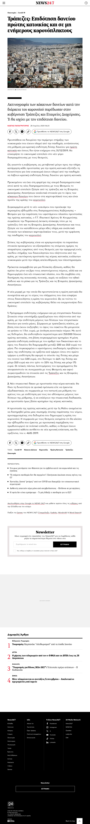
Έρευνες (10, 752)
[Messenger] (22, 131)
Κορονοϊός (43, 450)
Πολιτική (10, 727)
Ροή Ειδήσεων (12, 755)
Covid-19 (21, 13)
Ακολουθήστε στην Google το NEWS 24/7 (26, 503)
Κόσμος (10, 730)
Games (20, 513)
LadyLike (69, 734)
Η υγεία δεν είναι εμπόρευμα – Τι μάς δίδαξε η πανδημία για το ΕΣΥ (40, 492)
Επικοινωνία (31, 737)
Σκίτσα (10, 759)
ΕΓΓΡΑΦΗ (45, 789)
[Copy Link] (28, 131)
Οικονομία (12, 13)
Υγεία (9, 748)
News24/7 (69, 723)
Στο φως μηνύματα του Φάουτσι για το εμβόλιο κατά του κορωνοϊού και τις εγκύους (44, 469)
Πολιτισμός (11, 741)
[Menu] (3, 3)
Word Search (75, 513)
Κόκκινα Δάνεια (30, 450)
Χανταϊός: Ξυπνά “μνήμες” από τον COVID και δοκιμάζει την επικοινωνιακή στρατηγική (44, 483)
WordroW (62, 513)
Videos (10, 766)
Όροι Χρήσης (31, 730)
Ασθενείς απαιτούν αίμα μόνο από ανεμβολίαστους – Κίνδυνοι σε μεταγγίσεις (45, 488)
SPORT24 (69, 727)
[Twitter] (16, 131)
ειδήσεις (74, 503)
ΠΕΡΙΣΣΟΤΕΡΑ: (14, 464)
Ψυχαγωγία (11, 744)
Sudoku (53, 513)
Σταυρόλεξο (43, 513)
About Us (30, 723)
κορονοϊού (39, 200)
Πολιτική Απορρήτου (34, 734)
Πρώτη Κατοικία (56, 450)
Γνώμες (10, 734)
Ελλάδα (10, 723)
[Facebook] (10, 131)
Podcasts (11, 762)
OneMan (68, 730)
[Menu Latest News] (86, 3)
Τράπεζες (54, 373)
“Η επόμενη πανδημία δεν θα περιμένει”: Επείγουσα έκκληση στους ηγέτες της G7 (45, 476)
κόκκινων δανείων (18, 196)
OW (67, 737)
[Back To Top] (79, 821)
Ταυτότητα (30, 727)
